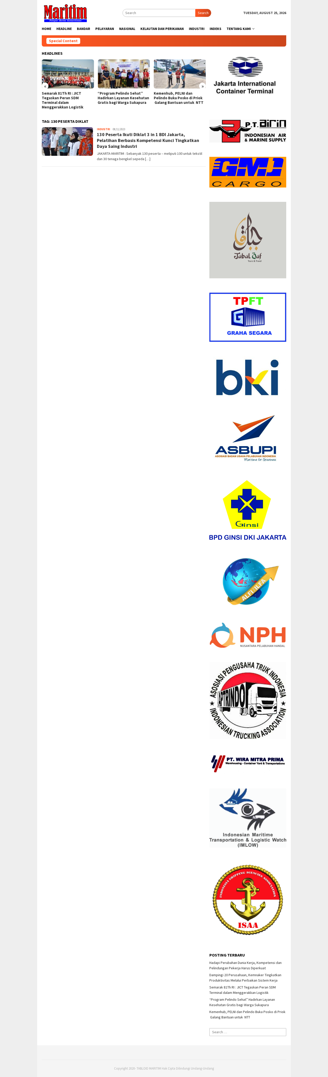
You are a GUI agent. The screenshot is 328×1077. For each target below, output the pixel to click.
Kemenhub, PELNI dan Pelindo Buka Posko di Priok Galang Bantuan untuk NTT (178, 98)
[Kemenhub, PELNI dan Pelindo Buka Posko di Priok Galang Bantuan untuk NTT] (180, 74)
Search (203, 12)
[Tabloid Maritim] (65, 12)
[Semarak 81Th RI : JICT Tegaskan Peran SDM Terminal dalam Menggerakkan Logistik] (68, 74)
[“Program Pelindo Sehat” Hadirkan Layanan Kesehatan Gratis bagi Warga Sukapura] (124, 74)
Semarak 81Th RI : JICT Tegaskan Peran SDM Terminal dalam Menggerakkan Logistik (62, 100)
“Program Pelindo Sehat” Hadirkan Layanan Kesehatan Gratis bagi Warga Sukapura (123, 98)
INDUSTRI (103, 129)
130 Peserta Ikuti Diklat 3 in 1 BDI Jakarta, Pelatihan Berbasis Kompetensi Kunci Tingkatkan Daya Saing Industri (148, 140)
